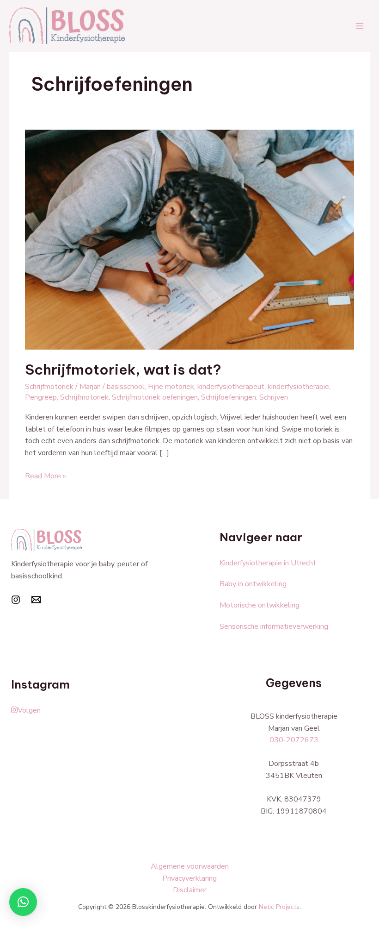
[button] (23, 902)
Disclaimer (190, 890)
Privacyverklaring (189, 878)
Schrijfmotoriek (49, 387)
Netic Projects (279, 906)
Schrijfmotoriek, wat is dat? (123, 369)
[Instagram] (15, 599)
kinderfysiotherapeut (230, 387)
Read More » (45, 475)
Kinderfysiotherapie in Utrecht (268, 563)
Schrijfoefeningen (228, 397)
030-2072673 (293, 740)
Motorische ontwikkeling (260, 605)
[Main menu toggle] (359, 26)
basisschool (126, 387)
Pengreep (41, 397)
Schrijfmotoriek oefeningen (155, 397)
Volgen (29, 710)
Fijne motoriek (171, 387)
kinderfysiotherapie (298, 387)
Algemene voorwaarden (190, 866)
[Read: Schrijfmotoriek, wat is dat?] (189, 239)
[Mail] (36, 599)
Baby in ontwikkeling (253, 584)
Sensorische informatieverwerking (274, 626)
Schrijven (273, 397)
